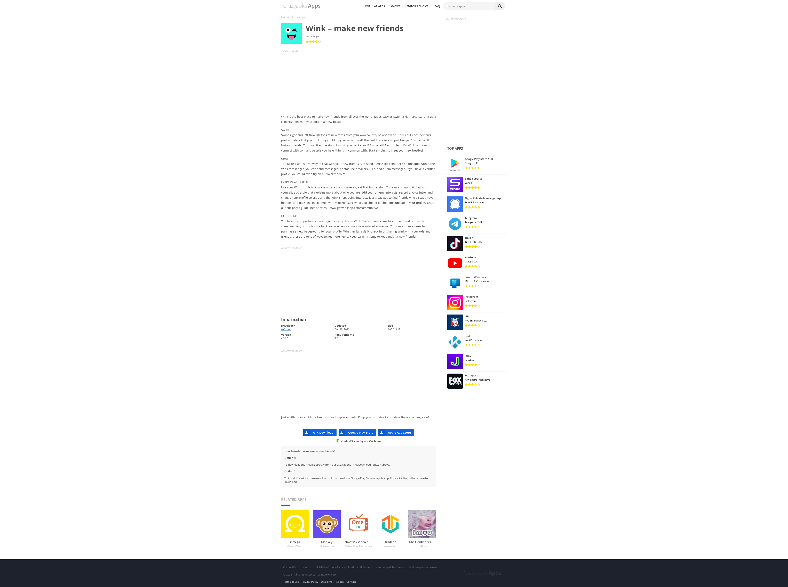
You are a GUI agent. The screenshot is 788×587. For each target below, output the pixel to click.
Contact (351, 582)
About (340, 582)
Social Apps (298, 17)
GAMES (395, 6)
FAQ (437, 6)
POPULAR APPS (375, 6)
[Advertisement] (361, 81)
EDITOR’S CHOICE (417, 6)
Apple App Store (399, 432)
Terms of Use (291, 582)
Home (285, 17)
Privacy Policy (310, 582)
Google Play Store (360, 432)
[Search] (500, 6)
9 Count (286, 329)
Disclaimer (327, 582)
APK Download (323, 432)
